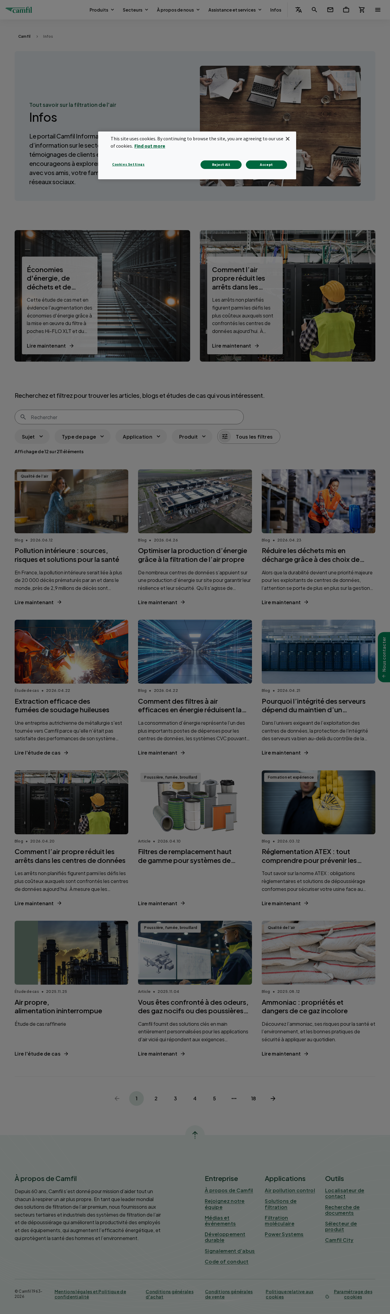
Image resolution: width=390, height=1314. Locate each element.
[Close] (287, 138)
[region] (197, 155)
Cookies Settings (128, 164)
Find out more (149, 146)
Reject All (221, 164)
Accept (266, 164)
